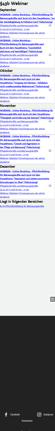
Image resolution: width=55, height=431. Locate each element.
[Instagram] (44, 414)
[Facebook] (11, 414)
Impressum (27, 420)
